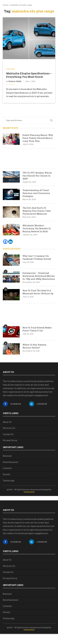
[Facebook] (5, 241)
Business (7, 456)
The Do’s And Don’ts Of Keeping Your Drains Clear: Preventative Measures (37, 210)
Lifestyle (7, 468)
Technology (8, 480)
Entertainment (10, 462)
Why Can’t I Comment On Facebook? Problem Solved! (37, 257)
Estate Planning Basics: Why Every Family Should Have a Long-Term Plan (38, 138)
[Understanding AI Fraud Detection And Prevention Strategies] (11, 194)
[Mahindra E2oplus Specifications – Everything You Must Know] (29, 38)
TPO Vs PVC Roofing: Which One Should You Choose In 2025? (37, 175)
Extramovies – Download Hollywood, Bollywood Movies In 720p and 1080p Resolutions (39, 276)
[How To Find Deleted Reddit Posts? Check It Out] (11, 331)
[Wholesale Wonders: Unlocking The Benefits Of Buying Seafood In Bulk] (11, 229)
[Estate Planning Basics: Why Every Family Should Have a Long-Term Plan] (11, 139)
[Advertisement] (29, 158)
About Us (7, 422)
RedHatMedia (29, 492)
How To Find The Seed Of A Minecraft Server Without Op (38, 292)
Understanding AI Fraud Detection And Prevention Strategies (36, 193)
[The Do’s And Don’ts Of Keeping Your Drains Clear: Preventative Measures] (11, 212)
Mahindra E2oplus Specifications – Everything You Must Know (29, 75)
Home (5, 5)
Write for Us (9, 428)
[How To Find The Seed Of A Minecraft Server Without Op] (11, 294)
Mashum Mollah (14, 81)
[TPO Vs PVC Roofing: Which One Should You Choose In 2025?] (11, 177)
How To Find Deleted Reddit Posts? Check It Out (37, 329)
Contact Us (8, 434)
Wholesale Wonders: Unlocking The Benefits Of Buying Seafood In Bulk (37, 228)
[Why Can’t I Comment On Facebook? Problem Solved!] (11, 260)
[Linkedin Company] (10, 241)
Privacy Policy (10, 440)
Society (6, 474)
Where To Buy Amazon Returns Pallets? (34, 346)
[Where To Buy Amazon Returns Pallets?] (11, 348)
